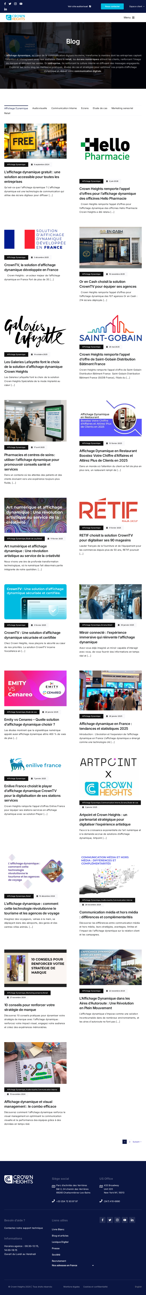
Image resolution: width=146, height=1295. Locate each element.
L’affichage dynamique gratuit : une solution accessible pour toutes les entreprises (32, 177)
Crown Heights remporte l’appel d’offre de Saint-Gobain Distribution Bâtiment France (107, 359)
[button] (73, 1265)
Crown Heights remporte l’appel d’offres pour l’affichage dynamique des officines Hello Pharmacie (107, 193)
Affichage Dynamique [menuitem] (16, 108)
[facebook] (5, 3)
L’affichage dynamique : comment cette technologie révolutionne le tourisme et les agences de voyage (31, 908)
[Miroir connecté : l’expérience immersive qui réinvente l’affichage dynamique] (110, 586)
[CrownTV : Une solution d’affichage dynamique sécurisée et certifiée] (35, 586)
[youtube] (21, 3)
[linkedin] (5, 9)
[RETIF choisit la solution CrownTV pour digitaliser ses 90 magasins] (108, 499)
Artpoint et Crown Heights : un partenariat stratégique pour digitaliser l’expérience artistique (104, 819)
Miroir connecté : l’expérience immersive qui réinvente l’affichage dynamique (107, 637)
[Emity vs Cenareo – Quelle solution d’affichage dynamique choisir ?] (35, 672)
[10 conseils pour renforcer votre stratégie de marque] (35, 951)
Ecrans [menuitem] (85, 108)
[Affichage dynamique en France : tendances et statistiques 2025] (110, 672)
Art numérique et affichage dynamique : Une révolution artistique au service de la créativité (32, 551)
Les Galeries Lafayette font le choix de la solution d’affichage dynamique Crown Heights (33, 367)
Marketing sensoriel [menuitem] (122, 108)
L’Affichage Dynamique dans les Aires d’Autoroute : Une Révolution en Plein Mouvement (106, 1003)
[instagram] (15, 3)
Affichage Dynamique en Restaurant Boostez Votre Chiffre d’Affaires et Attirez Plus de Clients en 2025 (108, 455)
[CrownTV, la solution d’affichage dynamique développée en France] (35, 228)
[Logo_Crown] (15, 16)
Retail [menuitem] (7, 113)
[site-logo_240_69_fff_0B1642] (18, 1176)
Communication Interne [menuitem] (64, 108)
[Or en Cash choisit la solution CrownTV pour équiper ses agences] (110, 228)
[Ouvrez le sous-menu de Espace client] (143, 6)
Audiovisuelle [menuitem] (39, 108)
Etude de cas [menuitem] (100, 108)
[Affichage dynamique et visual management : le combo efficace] (35, 1044)
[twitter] (10, 3)
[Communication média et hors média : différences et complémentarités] (110, 854)
